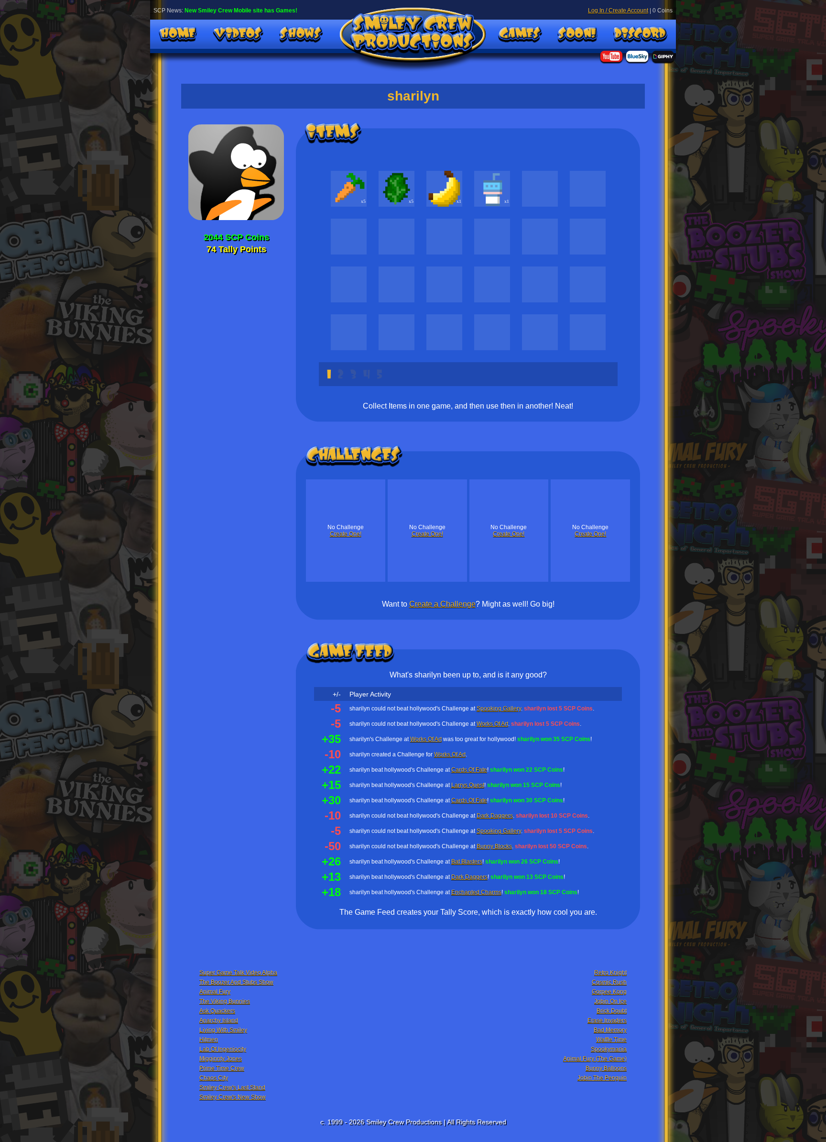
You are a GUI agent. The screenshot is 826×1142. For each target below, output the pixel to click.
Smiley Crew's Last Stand (232, 1087)
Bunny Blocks (494, 846)
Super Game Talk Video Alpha (238, 972)
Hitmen (208, 1039)
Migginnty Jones (220, 1058)
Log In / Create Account (618, 10)
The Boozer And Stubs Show (236, 982)
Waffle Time (611, 1039)
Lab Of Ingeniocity (222, 1049)
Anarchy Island (218, 1020)
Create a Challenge (442, 604)
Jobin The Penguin (602, 1078)
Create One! (345, 534)
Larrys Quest (467, 785)
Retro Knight (610, 972)
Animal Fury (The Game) (595, 1058)
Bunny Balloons (606, 1068)
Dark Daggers (495, 815)
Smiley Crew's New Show (232, 1097)
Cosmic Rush (609, 982)
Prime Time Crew (221, 1068)
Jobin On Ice (610, 1001)
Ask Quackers (217, 1011)
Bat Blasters (466, 861)
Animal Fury (214, 991)
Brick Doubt (612, 1011)
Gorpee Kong (609, 991)
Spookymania (609, 1049)
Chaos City (213, 1078)
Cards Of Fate (469, 769)
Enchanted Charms (476, 892)
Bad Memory (610, 1030)
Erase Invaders (607, 1020)
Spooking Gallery (499, 708)
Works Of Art (492, 724)
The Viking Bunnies (224, 1001)
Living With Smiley (223, 1030)
